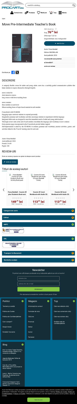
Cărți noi (31, 316)
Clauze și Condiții (19, 394)
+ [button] (72, 211)
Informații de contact (35, 306)
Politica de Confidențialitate (12, 316)
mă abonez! (38, 289)
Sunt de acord (38, 400)
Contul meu (18, 13)
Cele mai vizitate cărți (61, 316)
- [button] (72, 224)
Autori (30, 332)
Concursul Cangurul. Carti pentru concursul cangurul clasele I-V (11, 383)
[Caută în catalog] (74, 5)
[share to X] (17, 72)
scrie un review (49, 66)
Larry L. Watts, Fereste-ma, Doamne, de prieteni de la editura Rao (12, 375)
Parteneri (31, 337)
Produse (32, 13)
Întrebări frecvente (9, 332)
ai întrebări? (48, 62)
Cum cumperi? (7, 322)
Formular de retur (34, 311)
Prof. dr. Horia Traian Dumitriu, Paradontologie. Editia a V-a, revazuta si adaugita (12, 351)
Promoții (31, 322)
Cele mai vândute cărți (61, 306)
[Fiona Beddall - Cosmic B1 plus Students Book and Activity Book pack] (17, 181)
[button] (63, 12)
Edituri (30, 327)
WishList (44, 13)
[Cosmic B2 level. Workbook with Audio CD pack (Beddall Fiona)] (60, 181)
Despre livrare (7, 327)
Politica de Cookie (61, 392)
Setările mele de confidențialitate (59, 322)
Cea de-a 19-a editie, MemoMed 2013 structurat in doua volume (12, 366)
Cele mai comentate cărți (62, 311)
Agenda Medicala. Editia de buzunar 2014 (11, 359)
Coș (53, 12)
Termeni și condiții (9, 306)
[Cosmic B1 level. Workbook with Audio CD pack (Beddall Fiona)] (38, 181)
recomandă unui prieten (53, 59)
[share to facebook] (13, 72)
